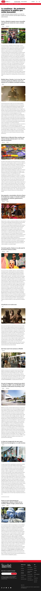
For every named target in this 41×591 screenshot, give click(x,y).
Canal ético (22, 577)
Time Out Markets (24, 1)
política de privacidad (5, 577)
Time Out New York (30, 576)
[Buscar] (36, 1)
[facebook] (6, 587)
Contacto (22, 566)
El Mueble (35, 570)
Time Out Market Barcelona (30, 572)
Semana (35, 568)
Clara (34, 576)
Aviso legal (22, 570)
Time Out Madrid (30, 567)
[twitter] (8, 587)
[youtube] (10, 587)
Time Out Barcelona (30, 569)
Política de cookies (23, 575)
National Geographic (37, 574)
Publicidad (22, 568)
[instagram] (1, 587)
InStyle (35, 572)
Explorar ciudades (17, 1)
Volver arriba (21, 561)
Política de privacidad (22, 573)
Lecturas (35, 566)
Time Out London (30, 574)
